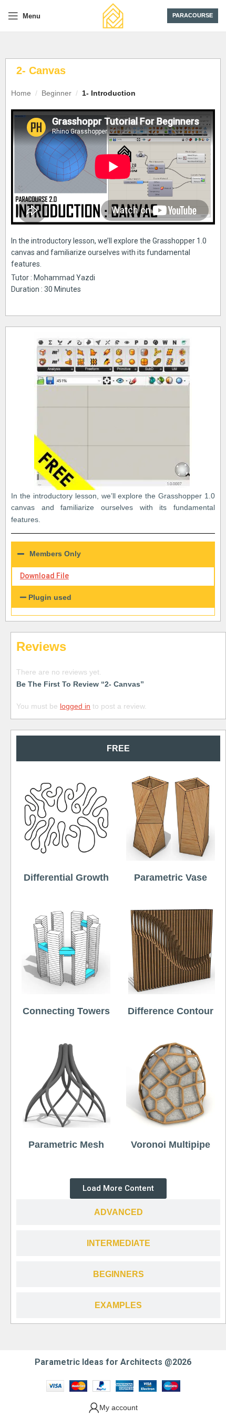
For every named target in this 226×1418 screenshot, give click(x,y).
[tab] (118, 748)
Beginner (56, 93)
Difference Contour (170, 1011)
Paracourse (192, 15)
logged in (75, 706)
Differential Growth (66, 877)
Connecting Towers (66, 1011)
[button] (113, 597)
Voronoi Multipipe (170, 1144)
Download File (44, 576)
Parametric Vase (170, 877)
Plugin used (49, 597)
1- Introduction (109, 93)
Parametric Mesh (66, 1144)
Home (21, 93)
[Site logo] (113, 15)
